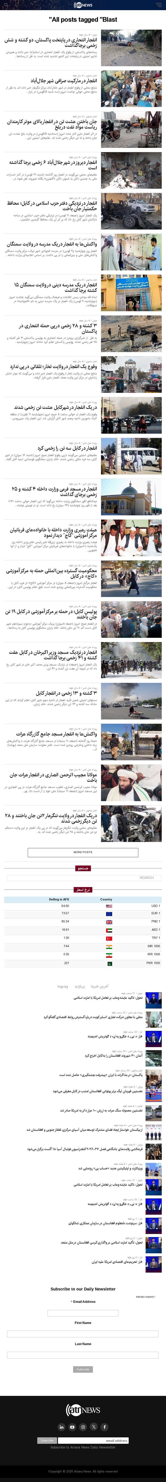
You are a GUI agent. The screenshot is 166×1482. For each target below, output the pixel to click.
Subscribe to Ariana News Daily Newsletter (83, 1447)
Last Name (83, 1344)
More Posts (83, 852)
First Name (83, 1323)
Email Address (83, 1302)
